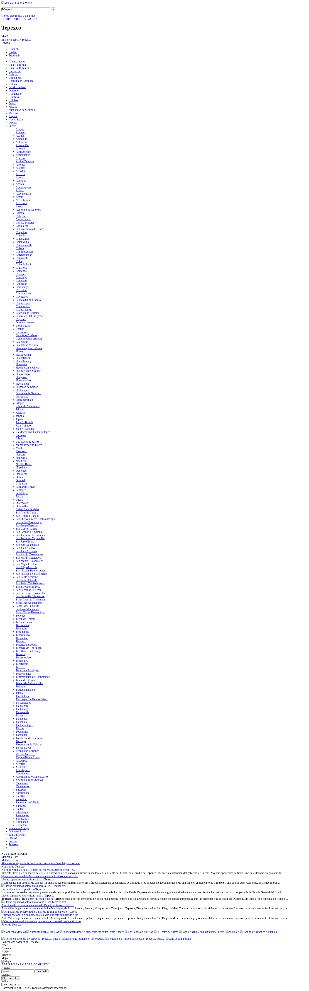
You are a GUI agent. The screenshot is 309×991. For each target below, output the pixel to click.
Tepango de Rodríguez (28, 647)
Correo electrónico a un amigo (18, 15)
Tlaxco (20, 728)
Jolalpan (20, 412)
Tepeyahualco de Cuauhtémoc (33, 676)
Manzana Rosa (9, 856)
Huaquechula (23, 354)
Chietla (20, 248)
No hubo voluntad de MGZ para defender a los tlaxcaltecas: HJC (38, 869)
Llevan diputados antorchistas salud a (27, 895)
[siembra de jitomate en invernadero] (83, 938)
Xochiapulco (23, 770)
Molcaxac (21, 451)
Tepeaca (20, 654)
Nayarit (13, 116)
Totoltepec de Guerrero (29, 738)
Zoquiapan (22, 821)
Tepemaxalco (23, 657)
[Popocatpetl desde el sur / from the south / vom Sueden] (92, 931)
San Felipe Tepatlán (27, 525)
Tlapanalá (21, 721)
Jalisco (12, 103)
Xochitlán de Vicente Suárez (32, 776)
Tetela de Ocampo (26, 680)
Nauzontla (21, 457)
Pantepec (21, 489)
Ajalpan (20, 158)
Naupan (20, 454)
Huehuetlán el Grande (28, 370)
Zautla (19, 808)
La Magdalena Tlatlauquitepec (33, 431)
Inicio (4, 39)
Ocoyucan (21, 473)
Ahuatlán (21, 148)
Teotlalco (21, 641)
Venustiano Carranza (27, 750)
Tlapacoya (22, 718)
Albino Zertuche (25, 161)
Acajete (20, 129)
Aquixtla (21, 177)
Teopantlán (22, 638)
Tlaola (19, 715)
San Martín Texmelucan (29, 554)
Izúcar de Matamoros (28, 406)
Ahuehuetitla (23, 154)
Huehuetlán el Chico (27, 367)
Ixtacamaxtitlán (24, 399)
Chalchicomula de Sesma (30, 229)
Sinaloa (13, 837)
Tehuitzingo (22, 631)
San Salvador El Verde (28, 589)
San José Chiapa (25, 541)
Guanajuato (15, 93)
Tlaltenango (22, 709)
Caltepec (21, 216)
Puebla (15, 39)
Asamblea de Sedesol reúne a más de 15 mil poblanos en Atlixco (37, 905)
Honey (19, 351)
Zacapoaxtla (23, 792)
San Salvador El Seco (28, 586)
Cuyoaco (21, 319)
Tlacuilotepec (23, 702)
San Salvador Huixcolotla (30, 593)
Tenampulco (23, 634)
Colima (13, 84)
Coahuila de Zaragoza (21, 80)
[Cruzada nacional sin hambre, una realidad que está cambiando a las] (41, 921)
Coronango (22, 287)
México (13, 106)
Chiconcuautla (24, 245)
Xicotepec (21, 760)
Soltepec (20, 615)
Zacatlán (20, 796)
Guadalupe (22, 341)
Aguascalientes (17, 61)
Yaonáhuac (22, 783)
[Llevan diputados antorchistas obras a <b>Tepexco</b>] (34, 885)
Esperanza (21, 332)
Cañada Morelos (25, 222)
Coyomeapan (23, 293)
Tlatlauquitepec (24, 725)
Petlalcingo (22, 493)
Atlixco (20, 190)
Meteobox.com (9, 860)
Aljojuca (20, 164)
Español (13, 48)
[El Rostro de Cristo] (166, 931)
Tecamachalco (24, 622)
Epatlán (20, 328)
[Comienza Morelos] (13, 931)
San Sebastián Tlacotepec (30, 596)
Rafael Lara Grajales (27, 509)
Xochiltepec (22, 773)
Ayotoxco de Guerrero (28, 209)
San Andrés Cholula (27, 512)
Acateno (20, 132)
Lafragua (21, 435)
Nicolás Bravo (24, 464)
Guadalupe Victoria (27, 345)
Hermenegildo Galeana (29, 348)
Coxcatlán (21, 290)
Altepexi (20, 167)
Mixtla (19, 448)
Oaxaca (13, 122)
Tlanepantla (22, 712)
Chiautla (20, 235)
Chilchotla (21, 267)
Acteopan (21, 142)
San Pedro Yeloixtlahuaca (30, 583)
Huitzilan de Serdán (27, 386)
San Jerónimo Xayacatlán (30, 538)
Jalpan (19, 409)
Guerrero (14, 96)
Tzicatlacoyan (23, 747)
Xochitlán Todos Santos (29, 779)
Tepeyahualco (23, 673)
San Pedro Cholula (26, 580)
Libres (19, 438)
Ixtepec (20, 402)
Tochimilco (22, 731)
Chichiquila (22, 241)
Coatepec (21, 274)
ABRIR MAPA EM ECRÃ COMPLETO (25, 964)
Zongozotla (22, 818)
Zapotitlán (21, 799)
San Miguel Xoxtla (26, 567)
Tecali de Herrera (25, 618)
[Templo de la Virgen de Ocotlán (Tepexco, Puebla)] (135, 938)
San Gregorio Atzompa (29, 531)
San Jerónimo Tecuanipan (30, 535)
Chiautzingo (23, 238)
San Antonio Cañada (27, 515)
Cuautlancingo (24, 309)
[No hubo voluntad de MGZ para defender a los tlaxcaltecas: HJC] (39, 876)
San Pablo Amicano (27, 576)
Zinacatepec (22, 815)
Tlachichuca (23, 696)
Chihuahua (15, 77)
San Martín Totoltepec (28, 557)
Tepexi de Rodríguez (27, 670)
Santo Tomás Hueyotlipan (30, 612)
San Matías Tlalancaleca (29, 560)
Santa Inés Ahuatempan (29, 602)
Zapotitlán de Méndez (28, 802)
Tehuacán (21, 628)
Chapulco (21, 232)
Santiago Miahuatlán (27, 609)
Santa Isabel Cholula (27, 605)
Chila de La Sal (24, 264)
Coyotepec (22, 296)
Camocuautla (23, 219)
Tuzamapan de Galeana (29, 744)
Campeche (15, 71)
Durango (14, 90)
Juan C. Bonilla (24, 422)
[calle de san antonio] (178, 938)
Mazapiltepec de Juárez (29, 444)
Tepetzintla (22, 663)
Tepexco (26, 39)
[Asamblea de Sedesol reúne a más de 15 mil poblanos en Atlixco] (39, 911)
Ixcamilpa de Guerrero (28, 393)
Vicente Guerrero (25, 754)
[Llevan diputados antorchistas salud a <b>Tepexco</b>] (34, 901)
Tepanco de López (26, 644)
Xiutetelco (21, 767)
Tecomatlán (22, 625)
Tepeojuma (22, 660)
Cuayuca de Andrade (28, 312)
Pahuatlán (21, 483)
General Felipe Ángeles (29, 338)
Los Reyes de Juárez (27, 441)
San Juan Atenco (25, 547)
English (13, 52)
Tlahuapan (22, 705)
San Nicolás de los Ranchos (31, 573)
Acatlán (20, 135)
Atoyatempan (23, 193)
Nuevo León (16, 119)
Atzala (19, 196)
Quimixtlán (22, 506)
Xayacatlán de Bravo (28, 757)
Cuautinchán (23, 306)
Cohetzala (21, 280)
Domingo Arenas (25, 322)
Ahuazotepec (23, 151)
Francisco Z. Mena (26, 335)
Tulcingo (21, 741)
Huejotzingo (23, 373)
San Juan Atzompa (26, 551)
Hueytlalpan (23, 383)
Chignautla (22, 258)
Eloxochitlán (23, 325)
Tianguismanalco (25, 689)
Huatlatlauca (23, 357)
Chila (19, 261)
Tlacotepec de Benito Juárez (32, 699)
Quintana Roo (16, 831)
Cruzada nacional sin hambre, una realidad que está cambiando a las (39, 914)
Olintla (19, 477)
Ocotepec (21, 470)
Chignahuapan (24, 254)
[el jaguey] (232, 931)
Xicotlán (20, 763)
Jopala (19, 419)
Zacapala (21, 789)
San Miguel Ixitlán (26, 564)
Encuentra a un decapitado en (23, 889)
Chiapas (13, 74)
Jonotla (20, 415)
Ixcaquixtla (22, 396)
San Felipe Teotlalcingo (29, 522)
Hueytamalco (23, 380)
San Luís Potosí (17, 834)
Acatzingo (21, 138)
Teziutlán (21, 686)
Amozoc (20, 174)
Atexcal (20, 183)
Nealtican (21, 460)
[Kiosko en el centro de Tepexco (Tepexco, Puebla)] (31, 938)
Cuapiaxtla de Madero (28, 299)
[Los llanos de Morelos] (139, 931)
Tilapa (19, 692)
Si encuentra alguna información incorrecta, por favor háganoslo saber (40, 863)
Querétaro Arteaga (19, 828)
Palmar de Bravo (25, 486)
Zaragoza (21, 805)
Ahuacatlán (22, 145)
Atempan (21, 180)
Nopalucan (22, 467)
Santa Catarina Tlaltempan (31, 599)
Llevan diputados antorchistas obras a (27, 879)
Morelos (13, 113)
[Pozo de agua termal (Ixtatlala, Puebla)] (202, 931)
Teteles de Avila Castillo (29, 683)
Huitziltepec (22, 390)
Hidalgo (13, 100)
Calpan (20, 212)
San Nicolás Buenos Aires (30, 570)
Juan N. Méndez (25, 428)
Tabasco (13, 844)
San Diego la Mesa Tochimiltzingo (35, 518)
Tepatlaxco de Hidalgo (28, 651)
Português (14, 55)
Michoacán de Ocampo (22, 109)
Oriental (20, 480)
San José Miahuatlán (27, 544)
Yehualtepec (23, 786)
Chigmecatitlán (24, 251)
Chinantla (21, 270)
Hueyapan (21, 377)
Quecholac (22, 502)
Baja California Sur (19, 67)
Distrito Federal (17, 87)
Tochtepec (21, 734)
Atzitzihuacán (23, 200)
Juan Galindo (23, 425)
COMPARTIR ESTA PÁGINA (19, 18)
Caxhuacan (22, 225)
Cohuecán (21, 283)
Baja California (17, 64)
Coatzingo (21, 277)
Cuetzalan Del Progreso (29, 316)
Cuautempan (23, 303)
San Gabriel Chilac (26, 528)
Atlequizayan (23, 187)
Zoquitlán (21, 825)
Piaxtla (19, 496)
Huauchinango (24, 361)
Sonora (13, 841)
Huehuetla (21, 364)
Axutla (19, 206)
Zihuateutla (22, 812)
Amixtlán (21, 171)
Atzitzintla (21, 203)
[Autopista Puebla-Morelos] (42, 931)
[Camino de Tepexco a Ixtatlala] (258, 931)
